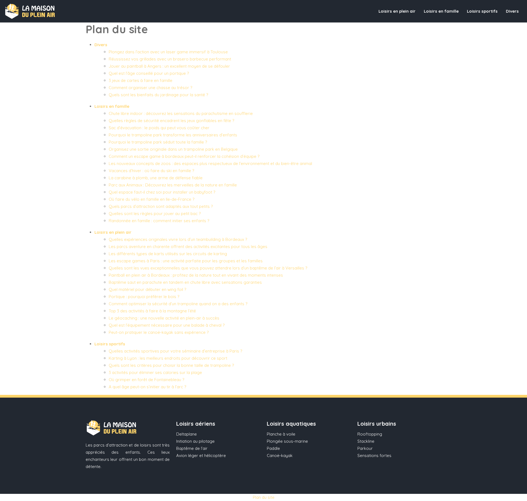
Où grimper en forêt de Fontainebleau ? (146, 379)
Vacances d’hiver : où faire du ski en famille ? (151, 170)
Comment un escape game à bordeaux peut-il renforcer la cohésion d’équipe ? (184, 156)
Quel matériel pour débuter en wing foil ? (147, 289)
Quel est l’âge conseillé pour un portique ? (149, 73)
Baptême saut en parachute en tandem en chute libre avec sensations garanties (185, 282)
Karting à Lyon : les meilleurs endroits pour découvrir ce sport (168, 358)
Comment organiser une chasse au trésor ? (150, 87)
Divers (512, 11)
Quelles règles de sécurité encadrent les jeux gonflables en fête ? (171, 120)
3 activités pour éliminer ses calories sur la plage (155, 372)
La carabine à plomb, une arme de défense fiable (156, 177)
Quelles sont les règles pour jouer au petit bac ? (155, 213)
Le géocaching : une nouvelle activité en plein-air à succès (164, 318)
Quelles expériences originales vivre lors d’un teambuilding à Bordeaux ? (178, 239)
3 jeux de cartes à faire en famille (140, 80)
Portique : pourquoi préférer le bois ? (144, 296)
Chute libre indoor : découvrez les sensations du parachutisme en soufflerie (181, 113)
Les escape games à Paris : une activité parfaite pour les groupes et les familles (186, 260)
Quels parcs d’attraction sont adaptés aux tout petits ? (161, 206)
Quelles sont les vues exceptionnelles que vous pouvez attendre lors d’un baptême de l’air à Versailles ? (208, 268)
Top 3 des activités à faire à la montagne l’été (152, 310)
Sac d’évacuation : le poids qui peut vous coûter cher (159, 127)
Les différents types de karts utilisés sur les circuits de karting (168, 253)
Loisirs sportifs (482, 11)
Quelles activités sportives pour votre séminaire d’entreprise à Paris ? (175, 351)
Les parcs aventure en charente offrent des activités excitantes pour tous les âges (188, 246)
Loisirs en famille (441, 11)
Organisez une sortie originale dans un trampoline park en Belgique (173, 149)
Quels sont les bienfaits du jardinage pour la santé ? (158, 94)
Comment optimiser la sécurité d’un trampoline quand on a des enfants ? (178, 303)
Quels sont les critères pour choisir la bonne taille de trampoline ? (171, 365)
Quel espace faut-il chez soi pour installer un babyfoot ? (162, 192)
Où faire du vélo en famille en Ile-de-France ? (151, 199)
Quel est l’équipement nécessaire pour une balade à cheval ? (167, 325)
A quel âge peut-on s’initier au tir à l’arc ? (147, 386)
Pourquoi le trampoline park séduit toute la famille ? (158, 142)
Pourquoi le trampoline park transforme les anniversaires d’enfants (173, 134)
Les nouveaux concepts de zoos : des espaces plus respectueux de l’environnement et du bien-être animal (210, 163)
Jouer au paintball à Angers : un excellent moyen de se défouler (169, 66)
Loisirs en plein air (397, 11)
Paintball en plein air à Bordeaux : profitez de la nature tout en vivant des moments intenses (196, 275)
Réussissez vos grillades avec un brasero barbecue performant (170, 59)
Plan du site (263, 497)
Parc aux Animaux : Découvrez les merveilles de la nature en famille (173, 185)
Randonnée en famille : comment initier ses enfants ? (159, 220)
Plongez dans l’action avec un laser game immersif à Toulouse (168, 51)
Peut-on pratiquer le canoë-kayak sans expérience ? (159, 332)
